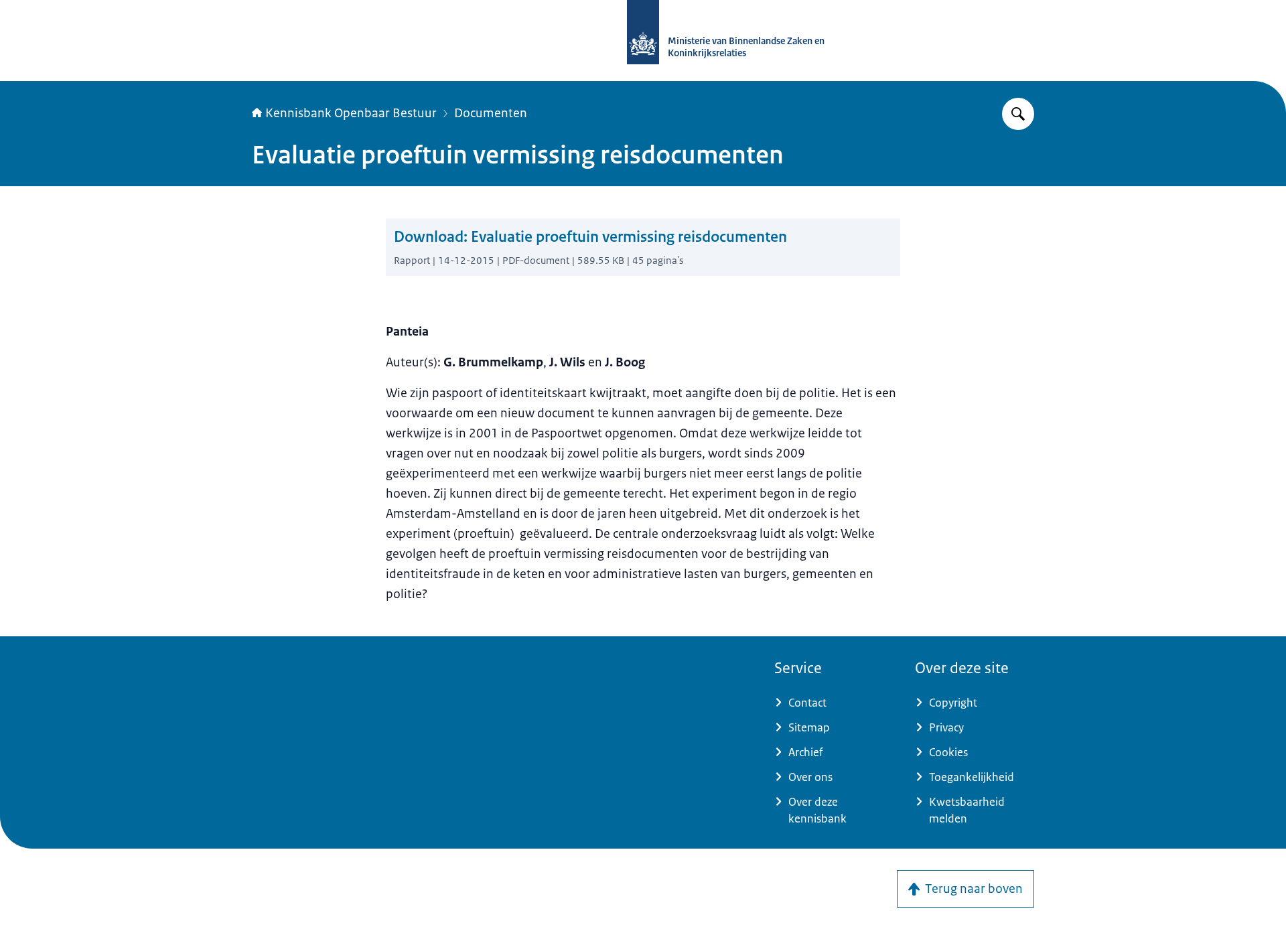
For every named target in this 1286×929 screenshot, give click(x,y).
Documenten (490, 113)
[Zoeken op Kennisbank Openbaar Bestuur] (1018, 114)
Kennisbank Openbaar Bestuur (351, 113)
